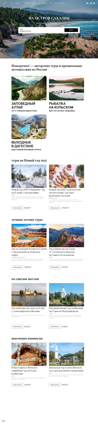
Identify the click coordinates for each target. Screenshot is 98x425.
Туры (38, 3)
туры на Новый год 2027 (29, 160)
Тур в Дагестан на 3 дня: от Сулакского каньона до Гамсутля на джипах (62, 252)
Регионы (33, 3)
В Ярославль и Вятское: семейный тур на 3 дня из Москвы (24, 371)
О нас (22, 3)
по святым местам (25, 279)
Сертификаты (44, 3)
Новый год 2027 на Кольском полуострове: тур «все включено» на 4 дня (64, 193)
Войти (11, 3)
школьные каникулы (27, 338)
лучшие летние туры (26, 219)
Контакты (61, 3)
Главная (17, 3)
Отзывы (55, 3)
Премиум (27, 3)
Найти (71, 30)
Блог (51, 3)
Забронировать (17, 208)
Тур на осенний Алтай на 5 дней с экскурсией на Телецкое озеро (28, 252)
